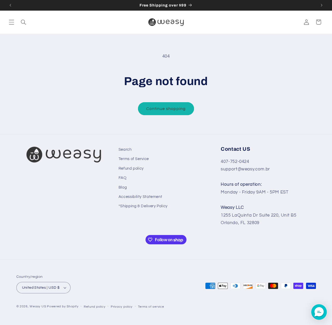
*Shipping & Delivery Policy (143, 206)
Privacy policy (122, 306)
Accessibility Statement (140, 197)
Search (125, 149)
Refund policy (131, 168)
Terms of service (151, 306)
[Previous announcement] (10, 5)
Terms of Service (134, 159)
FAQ (123, 178)
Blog (123, 187)
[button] (11, 22)
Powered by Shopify (62, 306)
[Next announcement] (321, 5)
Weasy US (38, 306)
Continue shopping (166, 109)
